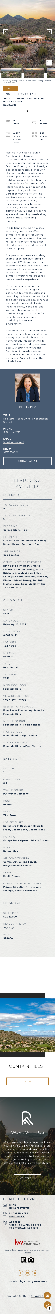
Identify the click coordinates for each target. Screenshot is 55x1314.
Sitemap (27, 1253)
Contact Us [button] (27, 1178)
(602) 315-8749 (12, 432)
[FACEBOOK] (20, 1273)
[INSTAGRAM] (27, 1273)
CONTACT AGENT (27, 461)
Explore (27, 1081)
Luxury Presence (35, 1281)
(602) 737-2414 (17, 1216)
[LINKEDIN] (34, 1273)
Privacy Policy (40, 1296)
